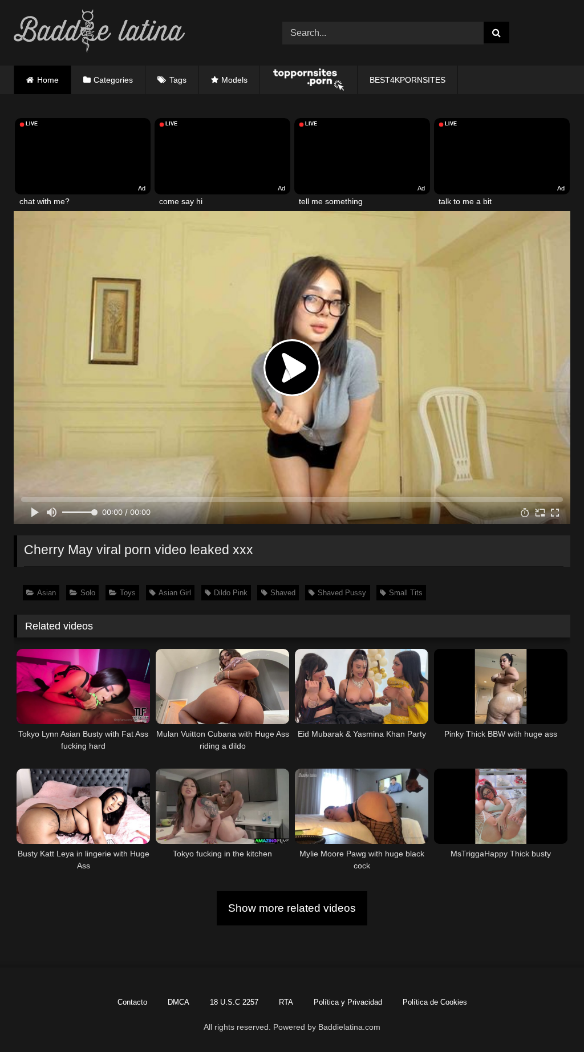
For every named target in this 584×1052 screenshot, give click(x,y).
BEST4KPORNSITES (407, 79)
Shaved (282, 592)
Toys (128, 592)
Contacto (132, 1002)
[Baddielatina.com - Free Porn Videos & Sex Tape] (130, 32)
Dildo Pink (231, 592)
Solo (87, 592)
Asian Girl (175, 592)
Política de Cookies (435, 1002)
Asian (46, 592)
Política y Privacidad (348, 1002)
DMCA (178, 1002)
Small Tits (406, 592)
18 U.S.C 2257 (234, 1002)
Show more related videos (292, 908)
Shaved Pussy (342, 592)
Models (234, 79)
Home (48, 79)
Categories (113, 79)
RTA (286, 1002)
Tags (177, 79)
